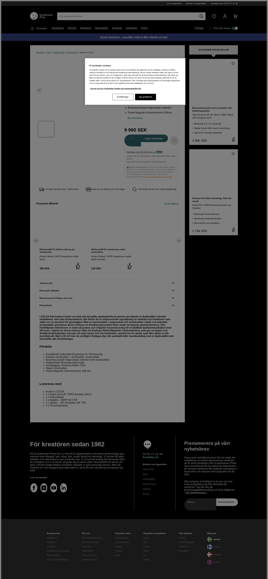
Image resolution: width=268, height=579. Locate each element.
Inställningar (122, 97)
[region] (135, 81)
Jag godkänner (145, 97)
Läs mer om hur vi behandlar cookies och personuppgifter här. (115, 88)
